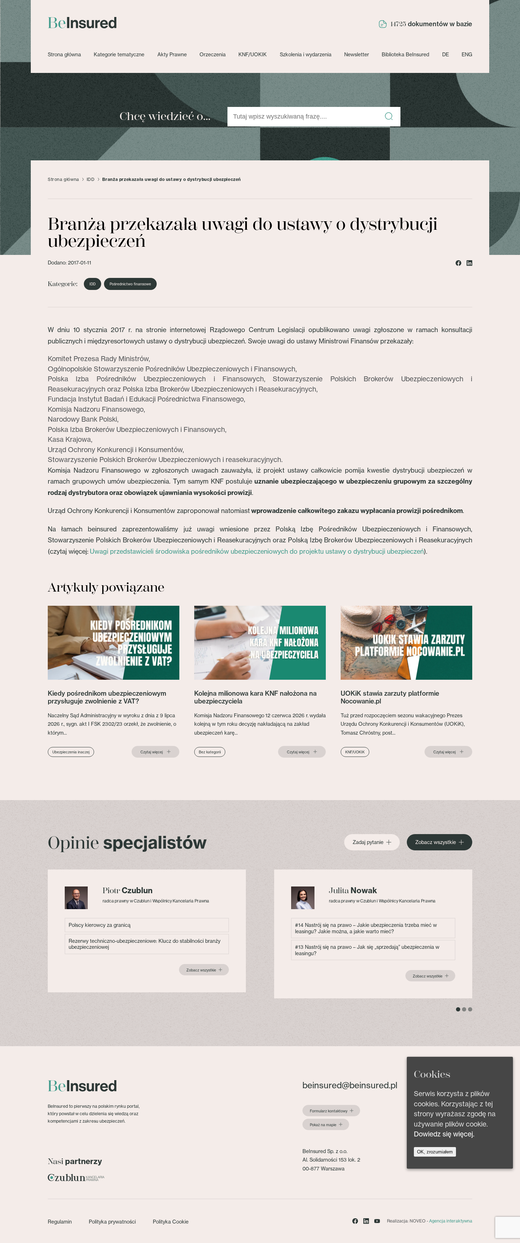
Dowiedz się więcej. (444, 1134)
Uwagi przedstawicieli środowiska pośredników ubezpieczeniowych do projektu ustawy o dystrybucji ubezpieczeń (257, 551)
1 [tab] (458, 1009)
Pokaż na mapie (323, 1125)
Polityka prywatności (112, 1222)
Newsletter (356, 54)
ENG (467, 54)
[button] (388, 117)
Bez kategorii (210, 752)
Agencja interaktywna (450, 1221)
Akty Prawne (172, 54)
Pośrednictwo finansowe (130, 284)
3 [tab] (470, 1009)
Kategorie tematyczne (119, 54)
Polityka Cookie (171, 1222)
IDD (91, 179)
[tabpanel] (147, 930)
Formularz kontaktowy (328, 1111)
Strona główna (64, 54)
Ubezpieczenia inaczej (70, 752)
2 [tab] (464, 1009)
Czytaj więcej (151, 752)
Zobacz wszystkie (435, 842)
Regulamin (60, 1222)
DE (445, 54)
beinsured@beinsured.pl (349, 1085)
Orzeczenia (213, 54)
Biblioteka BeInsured (405, 54)
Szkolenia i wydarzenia (305, 54)
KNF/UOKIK (252, 54)
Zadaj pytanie (368, 842)
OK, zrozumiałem (435, 1151)
